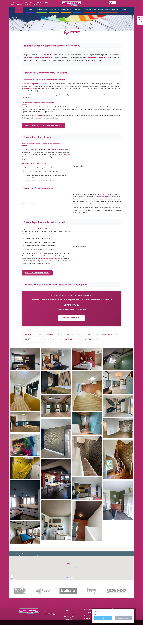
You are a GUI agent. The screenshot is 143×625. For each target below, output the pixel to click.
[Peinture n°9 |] (87, 488)
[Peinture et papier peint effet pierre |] (118, 428)
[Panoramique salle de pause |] (25, 445)
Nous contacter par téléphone (37, 273)
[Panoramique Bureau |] (56, 406)
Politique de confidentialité (52, 614)
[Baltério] (68, 593)
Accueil (12, 17)
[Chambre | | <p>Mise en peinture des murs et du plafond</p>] (87, 359)
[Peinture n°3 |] (87, 423)
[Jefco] (116, 593)
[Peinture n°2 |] (25, 532)
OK (103, 618)
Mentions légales (49, 613)
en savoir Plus (131, 613)
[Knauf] (91, 593)
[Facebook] (114, 2)
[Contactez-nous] (110, 2)
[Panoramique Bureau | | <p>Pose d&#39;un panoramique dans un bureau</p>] (118, 406)
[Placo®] (42, 593)
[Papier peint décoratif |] (56, 438)
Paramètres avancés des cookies (123, 618)
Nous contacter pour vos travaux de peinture (43, 125)
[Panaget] (20, 593)
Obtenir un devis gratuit (71, 318)
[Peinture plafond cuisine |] (56, 520)
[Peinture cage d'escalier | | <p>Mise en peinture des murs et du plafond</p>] (87, 521)
